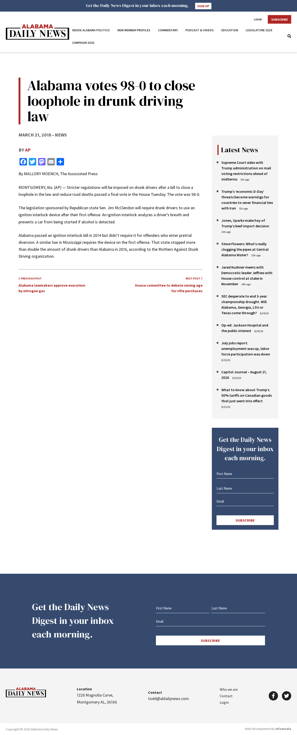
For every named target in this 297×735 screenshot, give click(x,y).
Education (229, 30)
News (61, 135)
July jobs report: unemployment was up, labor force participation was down (245, 348)
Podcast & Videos (199, 30)
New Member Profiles (133, 30)
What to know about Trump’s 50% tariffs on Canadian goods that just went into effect (246, 395)
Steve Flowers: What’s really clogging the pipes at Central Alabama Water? (244, 249)
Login (258, 19)
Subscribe (279, 19)
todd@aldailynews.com (168, 698)
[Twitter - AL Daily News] (286, 695)
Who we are (229, 689)
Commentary (168, 30)
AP (28, 150)
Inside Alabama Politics (91, 30)
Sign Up (203, 6)
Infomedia (283, 729)
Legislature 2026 (259, 30)
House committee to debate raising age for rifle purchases (169, 285)
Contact (226, 696)
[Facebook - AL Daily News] (273, 695)
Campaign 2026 (83, 43)
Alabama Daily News (37, 32)
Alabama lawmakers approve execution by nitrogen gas (52, 285)
